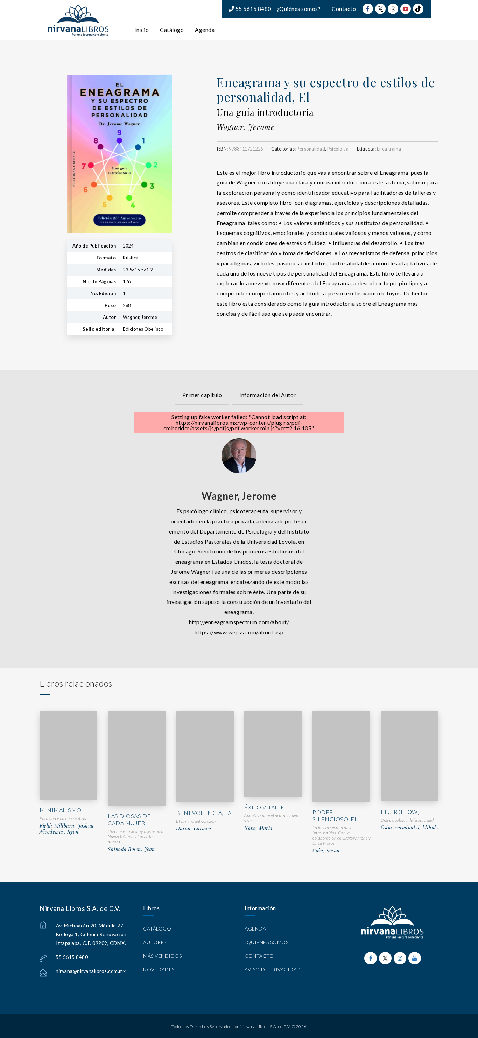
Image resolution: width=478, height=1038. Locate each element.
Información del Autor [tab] (267, 394)
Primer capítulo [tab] (202, 394)
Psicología (338, 149)
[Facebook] (368, 9)
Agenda (205, 29)
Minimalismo (61, 810)
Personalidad (311, 149)
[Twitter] (380, 9)
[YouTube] (405, 9)
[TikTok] (418, 9)
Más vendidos (162, 956)
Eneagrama (389, 149)
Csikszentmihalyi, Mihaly (409, 827)
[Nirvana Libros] (78, 20)
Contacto (344, 8)
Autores (155, 942)
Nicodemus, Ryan (59, 832)
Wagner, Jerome (245, 126)
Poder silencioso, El (335, 816)
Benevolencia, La (203, 812)
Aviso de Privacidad (273, 970)
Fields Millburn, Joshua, (67, 826)
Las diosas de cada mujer (129, 820)
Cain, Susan (326, 851)
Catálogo (172, 29)
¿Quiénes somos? (299, 8)
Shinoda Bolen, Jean (131, 849)
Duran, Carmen (193, 828)
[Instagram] (393, 9)
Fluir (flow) (400, 811)
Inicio (141, 29)
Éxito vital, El (266, 807)
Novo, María (258, 828)
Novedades (159, 970)
